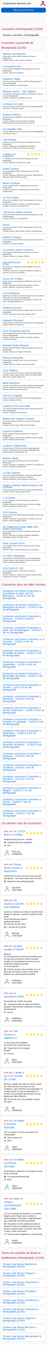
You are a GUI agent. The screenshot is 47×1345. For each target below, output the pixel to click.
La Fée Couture (11, 473)
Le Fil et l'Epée (11, 198)
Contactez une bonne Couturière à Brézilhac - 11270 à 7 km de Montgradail (22, 779)
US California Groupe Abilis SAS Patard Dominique (20, 528)
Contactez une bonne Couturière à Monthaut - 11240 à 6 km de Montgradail (22, 699)
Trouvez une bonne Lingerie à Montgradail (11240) (19, 1319)
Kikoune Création (12, 237)
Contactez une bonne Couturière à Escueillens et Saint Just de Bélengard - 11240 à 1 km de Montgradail (22, 595)
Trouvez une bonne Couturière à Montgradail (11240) (20, 1310)
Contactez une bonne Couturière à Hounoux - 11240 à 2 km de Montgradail (22, 618)
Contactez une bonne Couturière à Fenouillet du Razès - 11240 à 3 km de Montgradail (22, 653)
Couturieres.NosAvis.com (17, 3)
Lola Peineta (9, 140)
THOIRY (19, 949)
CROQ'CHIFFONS (13, 358)
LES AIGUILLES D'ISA (12, 263)
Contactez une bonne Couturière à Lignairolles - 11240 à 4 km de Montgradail (22, 664)
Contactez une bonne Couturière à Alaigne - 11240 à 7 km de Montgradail (22, 790)
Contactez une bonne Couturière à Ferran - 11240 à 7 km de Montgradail (22, 802)
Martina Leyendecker (14, 54)
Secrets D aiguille (12, 396)
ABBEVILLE (10, 1038)
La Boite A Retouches (14, 446)
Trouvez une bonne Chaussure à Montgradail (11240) (21, 1283)
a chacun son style (13, 104)
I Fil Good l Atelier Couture (17, 212)
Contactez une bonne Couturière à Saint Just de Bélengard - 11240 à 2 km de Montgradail (22, 630)
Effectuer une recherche (23, 10)
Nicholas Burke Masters (16, 345)
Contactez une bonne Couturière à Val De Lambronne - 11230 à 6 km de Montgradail (23, 710)
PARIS (20, 996)
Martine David (10, 458)
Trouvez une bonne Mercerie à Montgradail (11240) (20, 1328)
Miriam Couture (11, 183)
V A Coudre (9, 498)
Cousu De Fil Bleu (12, 279)
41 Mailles (18, 1120)
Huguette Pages (11, 79)
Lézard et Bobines (13, 431)
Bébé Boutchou (11, 383)
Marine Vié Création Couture (18, 419)
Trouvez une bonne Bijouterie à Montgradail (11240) (20, 1265)
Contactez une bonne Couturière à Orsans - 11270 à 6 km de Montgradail (22, 687)
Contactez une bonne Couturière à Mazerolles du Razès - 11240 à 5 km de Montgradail (23, 676)
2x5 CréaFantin (11, 293)
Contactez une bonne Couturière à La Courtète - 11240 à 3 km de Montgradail (23, 641)
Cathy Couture (11, 169)
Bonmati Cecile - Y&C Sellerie (19, 91)
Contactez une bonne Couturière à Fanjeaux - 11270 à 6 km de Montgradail (22, 756)
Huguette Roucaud (13, 320)
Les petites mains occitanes (18, 250)
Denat (6, 225)
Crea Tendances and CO (16, 331)
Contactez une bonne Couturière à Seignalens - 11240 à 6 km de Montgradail (22, 733)
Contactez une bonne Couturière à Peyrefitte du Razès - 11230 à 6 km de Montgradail (22, 744)
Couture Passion (12, 115)
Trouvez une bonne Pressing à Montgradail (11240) (19, 1292)
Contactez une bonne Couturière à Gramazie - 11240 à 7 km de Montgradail (22, 813)
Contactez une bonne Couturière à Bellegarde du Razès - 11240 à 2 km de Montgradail (23, 607)
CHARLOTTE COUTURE (16, 406)
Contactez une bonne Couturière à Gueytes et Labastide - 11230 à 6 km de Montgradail (23, 721)
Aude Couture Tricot (14, 543)
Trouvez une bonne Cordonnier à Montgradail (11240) (21, 1301)
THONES (18, 834)
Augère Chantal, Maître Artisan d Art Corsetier (23, 486)
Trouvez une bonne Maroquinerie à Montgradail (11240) (22, 1337)
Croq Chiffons (10, 370)
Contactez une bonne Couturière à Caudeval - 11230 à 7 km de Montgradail (22, 767)
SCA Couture (10, 512)
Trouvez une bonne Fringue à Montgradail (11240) (19, 1274)
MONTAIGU (10, 871)
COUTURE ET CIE (13, 568)
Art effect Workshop (14, 556)
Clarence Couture (12, 308)
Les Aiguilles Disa (12, 129)
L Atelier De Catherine (9, 155)
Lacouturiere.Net (12, 66)
